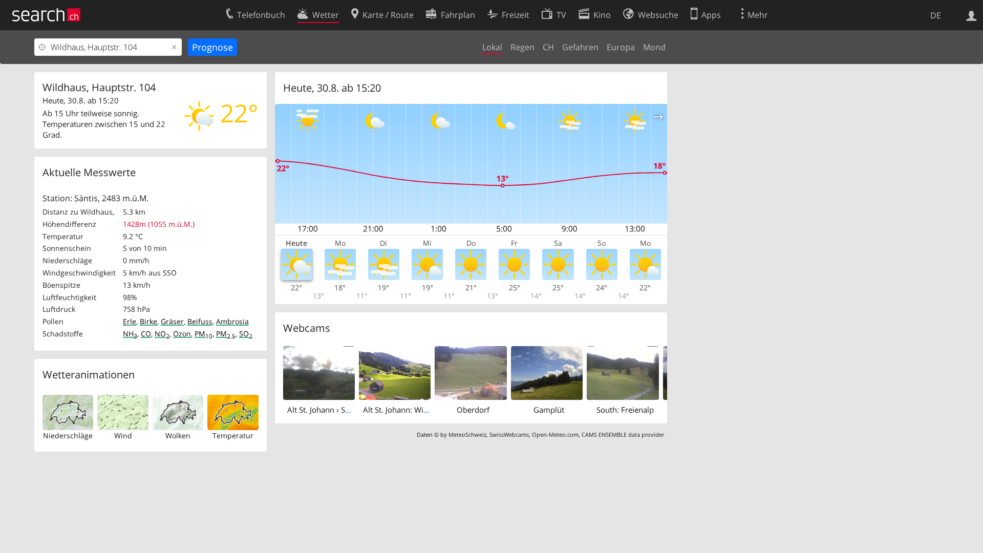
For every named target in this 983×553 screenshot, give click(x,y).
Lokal (492, 47)
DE (935, 15)
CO (146, 333)
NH (130, 333)
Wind (123, 435)
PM (203, 333)
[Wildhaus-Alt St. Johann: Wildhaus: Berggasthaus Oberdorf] (395, 372)
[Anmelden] (971, 15)
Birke (148, 321)
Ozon (182, 333)
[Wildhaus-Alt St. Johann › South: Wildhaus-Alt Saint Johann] (319, 372)
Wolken (177, 435)
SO (245, 333)
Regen (522, 47)
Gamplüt (548, 410)
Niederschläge (68, 435)
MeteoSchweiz (467, 434)
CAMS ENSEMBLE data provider (623, 434)
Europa (621, 47)
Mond (654, 47)
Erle (129, 321)
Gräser (172, 321)
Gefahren (580, 47)
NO (162, 333)
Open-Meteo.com (555, 434)
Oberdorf (473, 410)
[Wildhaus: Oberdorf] (470, 372)
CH (548, 47)
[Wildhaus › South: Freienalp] (622, 372)
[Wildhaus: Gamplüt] (547, 372)
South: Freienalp (625, 410)
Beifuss (199, 321)
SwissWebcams (509, 434)
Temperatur (232, 435)
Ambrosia (232, 321)
